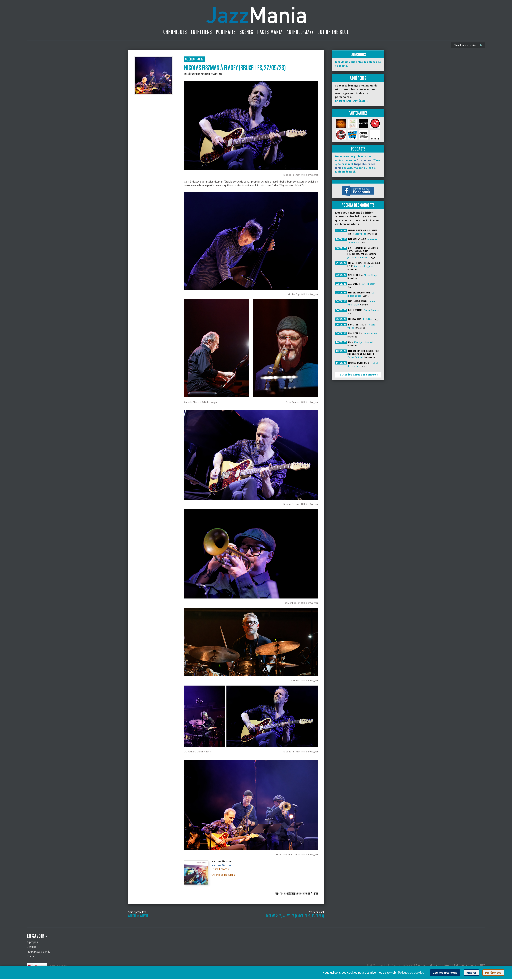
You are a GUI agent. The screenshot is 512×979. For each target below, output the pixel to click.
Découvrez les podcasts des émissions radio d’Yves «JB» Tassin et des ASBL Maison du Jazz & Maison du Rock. (357, 164)
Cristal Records (220, 869)
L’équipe (31, 946)
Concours (358, 54)
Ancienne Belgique (363, 266)
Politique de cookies (411, 972)
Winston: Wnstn (138, 916)
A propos (32, 942)
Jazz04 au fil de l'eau (357, 257)
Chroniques (175, 31)
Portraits (226, 31)
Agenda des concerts (358, 205)
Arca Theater (368, 284)
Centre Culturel (371, 310)
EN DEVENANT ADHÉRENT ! (351, 100)
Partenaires (358, 113)
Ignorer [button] (471, 972)
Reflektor (367, 319)
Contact (31, 956)
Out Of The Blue (333, 31)
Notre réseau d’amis (38, 951)
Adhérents (358, 78)
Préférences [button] (493, 972)
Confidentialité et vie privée (433, 965)
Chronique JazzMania (223, 874)
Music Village (359, 234)
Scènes (246, 31)
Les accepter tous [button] (445, 972)
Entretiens (201, 31)
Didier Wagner (201, 73)
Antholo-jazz (300, 31)
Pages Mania (270, 31)
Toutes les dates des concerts (358, 374)
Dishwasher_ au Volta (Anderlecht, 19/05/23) (295, 916)
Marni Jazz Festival (363, 342)
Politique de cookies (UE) (469, 965)
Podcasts (358, 149)
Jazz (200, 59)
